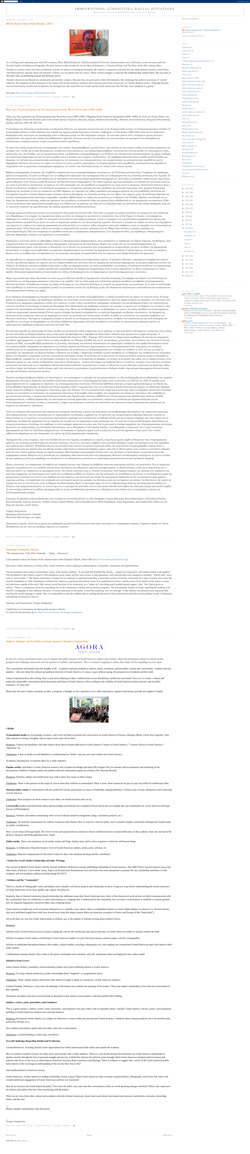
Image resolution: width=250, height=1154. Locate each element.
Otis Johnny (186, 135)
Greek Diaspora (188, 98)
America (185, 47)
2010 (187, 275)
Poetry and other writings (192, 139)
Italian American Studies (192, 111)
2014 (187, 259)
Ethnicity (185, 64)
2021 (187, 208)
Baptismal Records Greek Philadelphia (198, 310)
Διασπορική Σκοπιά (190, 18)
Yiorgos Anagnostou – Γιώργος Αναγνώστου (202, 30)
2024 (187, 196)
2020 (187, 212)
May (186, 247)
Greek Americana (189, 91)
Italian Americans (189, 115)
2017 (187, 224)
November (188, 235)
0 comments (66, 97)
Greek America (188, 78)
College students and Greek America (196, 61)
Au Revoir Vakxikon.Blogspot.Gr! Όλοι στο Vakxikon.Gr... (206, 323)
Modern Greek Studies (191, 132)
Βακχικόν (188, 320)
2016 (187, 228)
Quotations (186, 149)
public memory (188, 145)
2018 (187, 220)
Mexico (185, 125)
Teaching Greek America (192, 166)
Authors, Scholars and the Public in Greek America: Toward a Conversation (47, 641)
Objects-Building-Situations (196, 308)
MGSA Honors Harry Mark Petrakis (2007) (29, 23)
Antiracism (186, 50)
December (188, 231)
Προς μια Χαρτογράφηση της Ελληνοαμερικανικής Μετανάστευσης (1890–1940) (54, 109)
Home (89, 1135)
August (187, 239)
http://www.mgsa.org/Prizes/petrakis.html (35, 93)
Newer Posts (11, 1135)
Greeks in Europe (189, 101)
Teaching (185, 162)
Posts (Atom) (22, 1140)
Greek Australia (188, 95)
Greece (185, 74)
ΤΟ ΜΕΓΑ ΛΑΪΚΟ (192, 293)
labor (184, 118)
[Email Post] (72, 97)
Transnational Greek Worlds (193, 169)
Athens (185, 54)
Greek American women (191, 84)
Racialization (187, 156)
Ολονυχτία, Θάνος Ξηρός (194, 296)
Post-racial (186, 142)
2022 (187, 204)
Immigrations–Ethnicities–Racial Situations (125, 9)
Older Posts (167, 1135)
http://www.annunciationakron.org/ (110, 559)
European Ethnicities (190, 67)
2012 (187, 267)
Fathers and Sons (188, 71)
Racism (185, 159)
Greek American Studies (191, 81)
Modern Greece (188, 128)
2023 (187, 200)
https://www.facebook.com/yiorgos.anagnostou (60, 612)
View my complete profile (193, 36)
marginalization (188, 122)
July (186, 243)
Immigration (187, 108)
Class (184, 57)
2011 (187, 271)
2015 (187, 256)
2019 (187, 216)
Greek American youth (191, 88)
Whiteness (186, 176)
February (188, 251)
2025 (187, 192)
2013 (187, 263)
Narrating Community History (22, 549)
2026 (187, 188)
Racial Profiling (188, 152)
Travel (184, 173)
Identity (185, 105)
